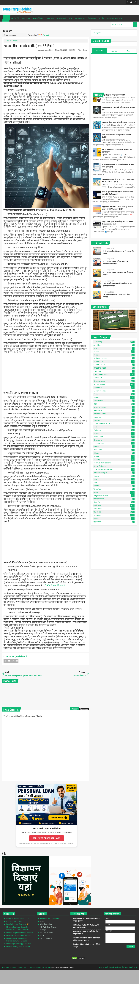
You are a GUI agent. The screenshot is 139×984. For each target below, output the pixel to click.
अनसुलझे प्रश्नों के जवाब (114, 18)
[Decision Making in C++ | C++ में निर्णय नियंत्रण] (97, 295)
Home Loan (98, 411)
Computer (97, 371)
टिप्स (70, 18)
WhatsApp (97, 489)
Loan (95, 427)
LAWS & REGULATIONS (103, 424)
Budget (96, 352)
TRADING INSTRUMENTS (103, 469)
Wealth (96, 486)
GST (95, 404)
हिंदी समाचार (97, 522)
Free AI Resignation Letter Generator (19, 933)
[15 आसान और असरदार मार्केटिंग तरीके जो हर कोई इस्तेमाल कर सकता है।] (97, 284)
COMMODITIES (99, 365)
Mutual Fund (98, 437)
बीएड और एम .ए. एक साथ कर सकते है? (113, 95)
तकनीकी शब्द (97, 505)
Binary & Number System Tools (17, 918)
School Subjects (46, 938)
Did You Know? (12, 41)
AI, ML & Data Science (48, 927)
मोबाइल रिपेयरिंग (38, 18)
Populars (99, 51)
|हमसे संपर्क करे (109, 967)
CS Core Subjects (46, 933)
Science (96, 453)
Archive (114, 51)
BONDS (96, 348)
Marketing (97, 430)
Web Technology (46, 924)
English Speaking (100, 391)
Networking (98, 440)
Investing (97, 420)
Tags (128, 51)
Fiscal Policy (98, 401)
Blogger (75, 709)
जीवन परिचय (97, 502)
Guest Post (50, 18)
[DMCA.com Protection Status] (78, 959)
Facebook (135, 2)
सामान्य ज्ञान (97, 515)
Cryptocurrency (99, 381)
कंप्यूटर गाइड (26, 18)
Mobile (96, 433)
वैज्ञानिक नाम (92, 18)
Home (6, 18)
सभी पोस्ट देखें (15, 18)
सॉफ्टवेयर (96, 518)
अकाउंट (96, 492)
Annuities (97, 345)
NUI (41, 109)
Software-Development (102, 463)
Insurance (97, 417)
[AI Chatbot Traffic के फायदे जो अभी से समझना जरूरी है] (97, 273)
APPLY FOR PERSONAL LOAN (46, 838)
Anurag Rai (97, 33)
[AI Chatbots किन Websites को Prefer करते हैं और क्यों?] (97, 251)
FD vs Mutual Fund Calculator (17, 927)
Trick (95, 482)
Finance (96, 397)
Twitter (131, 2)
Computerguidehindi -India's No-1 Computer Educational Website (26, 967)
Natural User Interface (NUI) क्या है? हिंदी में (29, 45)
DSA (42, 921)
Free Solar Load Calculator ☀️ (17, 924)
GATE (42, 936)
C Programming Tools (14, 921)
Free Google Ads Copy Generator (18, 944)
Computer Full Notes (101, 375)
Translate (46, 35)
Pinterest (16, 661)
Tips (95, 479)
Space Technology (100, 466)
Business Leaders (100, 358)
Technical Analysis (100, 473)
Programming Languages (49, 918)
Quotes (96, 446)
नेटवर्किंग (101, 18)
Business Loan (99, 361)
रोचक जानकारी (61, 18)
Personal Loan (99, 443)
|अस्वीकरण (117, 967)
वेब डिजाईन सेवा (80, 18)
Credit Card (98, 378)
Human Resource (100, 414)
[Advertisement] (46, 372)
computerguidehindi (45, 50)
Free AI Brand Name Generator (17, 930)
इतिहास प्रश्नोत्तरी (99, 499)
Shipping (97, 460)
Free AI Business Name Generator (18, 936)
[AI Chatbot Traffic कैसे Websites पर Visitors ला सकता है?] (97, 262)
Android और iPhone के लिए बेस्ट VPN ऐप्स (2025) (118, 122)
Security (96, 456)
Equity (96, 394)
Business (97, 355)
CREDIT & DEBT (100, 368)
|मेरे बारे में (134, 967)
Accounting (98, 342)
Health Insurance (100, 407)
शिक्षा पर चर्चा (97, 512)
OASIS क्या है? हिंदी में (55, 585)
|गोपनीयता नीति (126, 967)
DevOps (43, 930)
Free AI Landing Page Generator (18, 947)
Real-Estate (98, 450)
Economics (98, 388)
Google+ (127, 2)
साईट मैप (101, 967)
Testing (96, 476)
